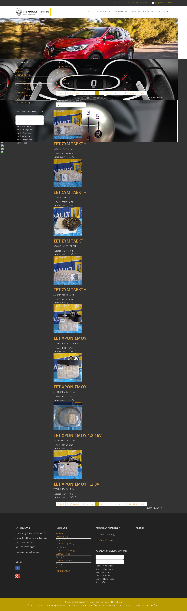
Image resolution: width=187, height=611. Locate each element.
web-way (119, 602)
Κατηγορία (60, 73)
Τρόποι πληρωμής (105, 540)
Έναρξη (60, 93)
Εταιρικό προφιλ (102, 12)
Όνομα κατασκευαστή (65, 76)
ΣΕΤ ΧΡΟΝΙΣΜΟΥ (70, 338)
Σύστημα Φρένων (23, 75)
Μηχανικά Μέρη (22, 71)
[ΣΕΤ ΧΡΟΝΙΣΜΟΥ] (114, 318)
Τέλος (142, 93)
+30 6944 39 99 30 (142, 3)
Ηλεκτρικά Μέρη (22, 102)
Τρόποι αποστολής (106, 534)
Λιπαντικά (19, 68)
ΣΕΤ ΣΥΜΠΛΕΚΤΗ (70, 144)
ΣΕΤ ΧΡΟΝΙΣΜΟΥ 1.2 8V (76, 484)
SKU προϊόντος (62, 70)
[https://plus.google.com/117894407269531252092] (33, 576)
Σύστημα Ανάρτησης (24, 78)
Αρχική (87, 12)
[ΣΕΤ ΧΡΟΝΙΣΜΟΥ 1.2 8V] (114, 464)
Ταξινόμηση (61, 79)
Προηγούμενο (73, 93)
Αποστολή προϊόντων (142, 12)
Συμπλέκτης (20, 81)
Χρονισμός (20, 92)
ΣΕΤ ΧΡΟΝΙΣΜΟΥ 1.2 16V (78, 435)
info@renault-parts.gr (163, 3)
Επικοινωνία (163, 12)
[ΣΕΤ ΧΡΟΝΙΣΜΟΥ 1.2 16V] (114, 416)
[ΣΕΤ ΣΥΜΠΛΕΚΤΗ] (114, 124)
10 (124, 93)
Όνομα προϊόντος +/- (65, 66)
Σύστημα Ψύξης (22, 88)
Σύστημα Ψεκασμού (24, 95)
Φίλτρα (18, 98)
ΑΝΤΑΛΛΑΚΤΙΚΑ (120, 12)
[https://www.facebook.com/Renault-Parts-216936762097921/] (33, 568)
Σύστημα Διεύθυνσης (24, 85)
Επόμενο (133, 93)
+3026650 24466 (123, 3)
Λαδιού (59, 567)
